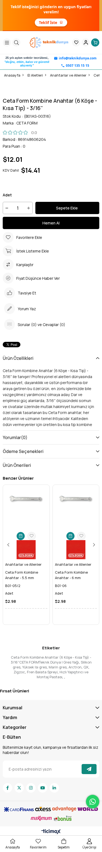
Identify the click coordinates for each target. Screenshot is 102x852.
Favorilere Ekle (31, 536)
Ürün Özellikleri (18, 358)
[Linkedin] (54, 788)
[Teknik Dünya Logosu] (49, 42)
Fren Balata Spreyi (42, 672)
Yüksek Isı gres (34, 667)
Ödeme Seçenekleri (23, 451)
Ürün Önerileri (17, 465)
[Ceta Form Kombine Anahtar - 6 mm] (76, 508)
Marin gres (58, 667)
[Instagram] (31, 788)
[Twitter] (19, 788)
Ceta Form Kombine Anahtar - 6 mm (71, 575)
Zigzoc (19, 672)
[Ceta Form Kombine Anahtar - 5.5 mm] (26, 508)
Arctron (75, 667)
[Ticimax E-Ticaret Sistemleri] (51, 832)
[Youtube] (42, 788)
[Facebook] (7, 788)
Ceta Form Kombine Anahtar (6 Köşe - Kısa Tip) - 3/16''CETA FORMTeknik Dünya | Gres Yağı (51, 660)
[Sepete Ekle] (21, 536)
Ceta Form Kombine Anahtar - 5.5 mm (21, 575)
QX (86, 667)
